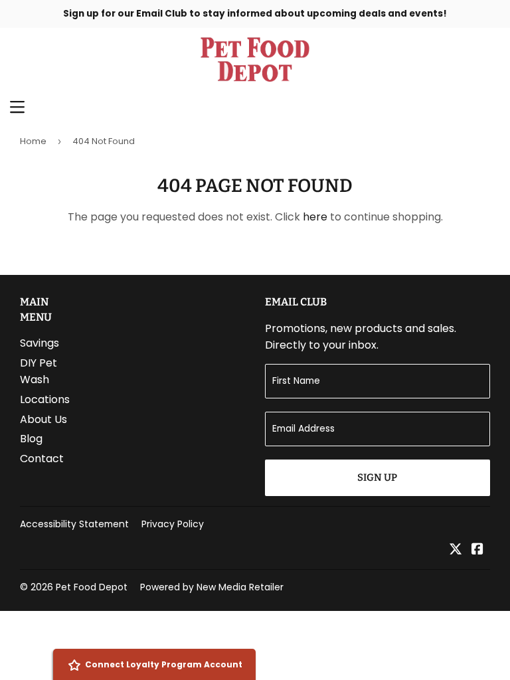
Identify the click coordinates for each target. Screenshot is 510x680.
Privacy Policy (172, 524)
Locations (45, 399)
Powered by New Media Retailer (212, 587)
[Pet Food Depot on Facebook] (477, 550)
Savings (39, 343)
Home (33, 141)
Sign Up (377, 477)
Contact (42, 458)
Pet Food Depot (92, 587)
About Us (43, 419)
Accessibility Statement (74, 524)
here (315, 216)
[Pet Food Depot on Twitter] (455, 550)
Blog (31, 438)
